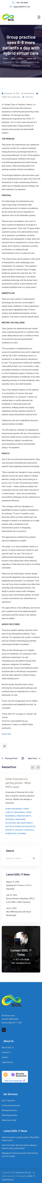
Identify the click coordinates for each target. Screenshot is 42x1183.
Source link (6, 734)
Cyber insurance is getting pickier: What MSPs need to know (20, 1139)
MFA (19, 823)
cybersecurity (23, 816)
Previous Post (11, 758)
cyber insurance (13, 809)
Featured (9, 819)
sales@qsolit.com (23, 963)
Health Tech (6, 97)
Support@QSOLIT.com (21, 7)
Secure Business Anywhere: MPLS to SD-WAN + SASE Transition (20, 900)
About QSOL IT (8, 1047)
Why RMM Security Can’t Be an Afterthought (18, 913)
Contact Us (6, 1052)
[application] (41, 1182)
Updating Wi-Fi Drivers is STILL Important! (19, 887)
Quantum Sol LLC (23, 1172)
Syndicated (16, 97)
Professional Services (11, 1105)
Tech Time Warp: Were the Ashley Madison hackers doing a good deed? (19, 1146)
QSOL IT (31, 1176)
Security (9, 830)
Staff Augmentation (10, 1115)
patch (32, 826)
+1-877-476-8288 (21, 959)
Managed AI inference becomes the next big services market (20, 1154)
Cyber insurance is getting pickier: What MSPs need (18, 782)
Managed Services (9, 1110)
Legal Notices (7, 1062)
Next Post (32, 758)
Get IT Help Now (8, 1100)
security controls (24, 830)
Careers (5, 1057)
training (21, 834)
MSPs (24, 823)
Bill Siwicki (30, 93)
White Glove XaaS (9, 1120)
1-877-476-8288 (22, 3)
